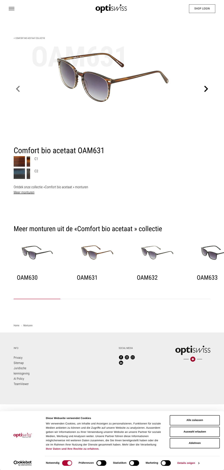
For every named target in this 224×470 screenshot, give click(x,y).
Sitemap (19, 363)
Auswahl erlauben (195, 431)
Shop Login (202, 8)
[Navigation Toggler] (11, 8)
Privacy (18, 358)
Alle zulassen (194, 420)
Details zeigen (186, 463)
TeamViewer (21, 384)
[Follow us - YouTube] (132, 357)
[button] (18, 89)
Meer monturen (24, 192)
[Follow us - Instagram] (126, 357)
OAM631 (87, 277)
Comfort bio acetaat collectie (30, 38)
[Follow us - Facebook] (121, 357)
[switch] (101, 463)
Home (16, 325)
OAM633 (207, 277)
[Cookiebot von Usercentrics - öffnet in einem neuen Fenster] (22, 463)
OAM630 (27, 277)
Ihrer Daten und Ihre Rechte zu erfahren (72, 448)
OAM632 (147, 277)
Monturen (28, 325)
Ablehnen (195, 443)
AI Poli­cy (19, 379)
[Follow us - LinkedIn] (121, 363)
